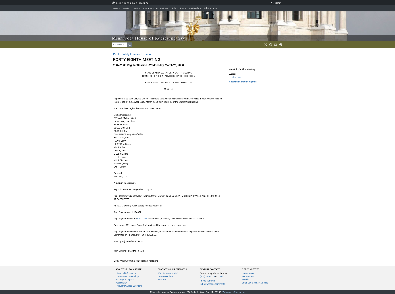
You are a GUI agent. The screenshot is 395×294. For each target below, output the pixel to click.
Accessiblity (121, 282)
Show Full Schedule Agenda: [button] (243, 81)
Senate (125, 8)
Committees (162, 8)
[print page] (280, 44)
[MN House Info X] (265, 44)
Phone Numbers (207, 280)
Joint (135, 8)
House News (248, 273)
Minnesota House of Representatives (149, 38)
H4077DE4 (142, 218)
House (115, 8)
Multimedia (194, 8)
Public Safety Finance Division (132, 54)
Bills (174, 8)
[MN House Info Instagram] (270, 44)
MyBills (245, 279)
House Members (165, 276)
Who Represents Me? (168, 273)
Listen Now (236, 77)
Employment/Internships (127, 276)
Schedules (147, 8)
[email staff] (275, 44)
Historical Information (126, 273)
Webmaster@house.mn (233, 292)
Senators (162, 279)
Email (220, 276)
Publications (210, 8)
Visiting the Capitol (124, 279)
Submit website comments (212, 284)
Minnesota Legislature (132, 2)
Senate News (248, 276)
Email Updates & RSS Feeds (255, 282)
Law (182, 8)
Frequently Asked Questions (129, 286)
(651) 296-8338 (207, 276)
